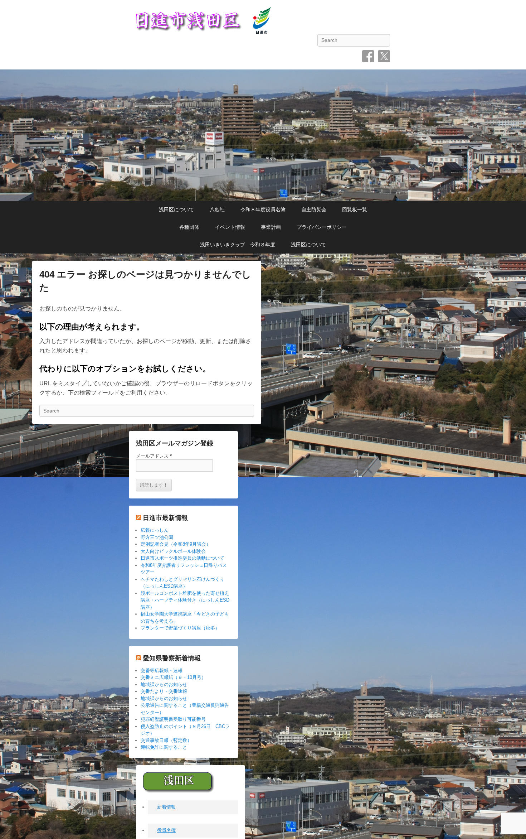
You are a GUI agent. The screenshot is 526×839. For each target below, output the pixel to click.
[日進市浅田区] (263, 135)
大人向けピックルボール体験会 (173, 551)
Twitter (384, 56)
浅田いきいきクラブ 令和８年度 (237, 244)
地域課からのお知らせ (164, 684)
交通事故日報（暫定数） (166, 740)
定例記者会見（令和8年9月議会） (176, 544)
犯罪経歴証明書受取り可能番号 (173, 719)
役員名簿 (166, 830)
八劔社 (217, 209)
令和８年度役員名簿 (263, 209)
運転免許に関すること (164, 747)
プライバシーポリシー (322, 227)
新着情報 (166, 807)
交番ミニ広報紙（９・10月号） (173, 677)
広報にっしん (155, 530)
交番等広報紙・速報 (161, 670)
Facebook (368, 56)
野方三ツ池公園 (157, 537)
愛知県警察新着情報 (172, 658)
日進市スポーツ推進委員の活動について (182, 558)
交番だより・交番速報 (164, 691)
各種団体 (189, 227)
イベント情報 (230, 227)
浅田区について (176, 209)
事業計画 (271, 227)
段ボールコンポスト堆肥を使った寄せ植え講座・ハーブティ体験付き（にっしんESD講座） (185, 600)
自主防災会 (313, 209)
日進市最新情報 (165, 517)
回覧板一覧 (354, 209)
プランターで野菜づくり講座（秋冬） (180, 628)
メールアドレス (154, 456)
